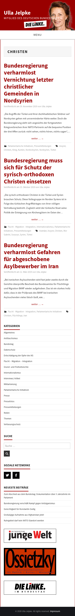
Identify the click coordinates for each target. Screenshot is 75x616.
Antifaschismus (11, 338)
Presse (7, 395)
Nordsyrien (44, 150)
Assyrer (62, 146)
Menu (37, 35)
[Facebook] (16, 475)
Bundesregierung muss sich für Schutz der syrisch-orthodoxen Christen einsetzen (33, 171)
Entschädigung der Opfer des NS (18, 355)
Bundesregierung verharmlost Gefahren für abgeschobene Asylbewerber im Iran (32, 255)
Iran (25, 315)
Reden (7, 413)
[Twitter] (7, 475)
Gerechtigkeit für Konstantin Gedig (19, 509)
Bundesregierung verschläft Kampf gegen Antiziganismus (29, 503)
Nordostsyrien (32, 150)
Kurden (21, 150)
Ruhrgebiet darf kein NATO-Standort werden (24, 520)
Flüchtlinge (17, 315)
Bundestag (8, 344)
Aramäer (43, 230)
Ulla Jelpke (17, 12)
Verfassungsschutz (12, 424)
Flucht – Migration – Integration (18, 361)
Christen (7, 150)
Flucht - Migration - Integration (22, 226)
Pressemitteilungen (42, 146)
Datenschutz (9, 349)
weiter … (37, 138)
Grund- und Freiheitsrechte (16, 367)
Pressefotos (9, 401)
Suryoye (15, 234)
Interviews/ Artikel (12, 378)
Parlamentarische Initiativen (20, 146)
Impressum (55, 611)
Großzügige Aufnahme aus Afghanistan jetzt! (24, 515)
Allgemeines (9, 332)
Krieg (14, 150)
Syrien (23, 234)
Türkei (53, 150)
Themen (7, 418)
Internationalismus (45, 226)
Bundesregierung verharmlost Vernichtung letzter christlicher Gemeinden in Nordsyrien (28, 83)
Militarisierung (10, 384)
